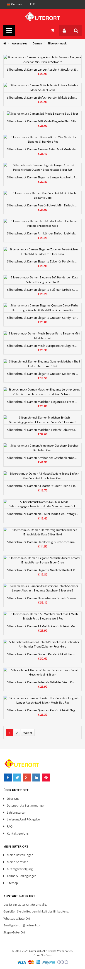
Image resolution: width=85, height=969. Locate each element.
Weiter (27, 733)
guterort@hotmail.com (26, 925)
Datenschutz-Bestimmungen (26, 805)
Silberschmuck (57, 43)
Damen (37, 43)
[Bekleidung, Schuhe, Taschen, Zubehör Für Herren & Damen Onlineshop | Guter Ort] (42, 15)
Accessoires (19, 43)
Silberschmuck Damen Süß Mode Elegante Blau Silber (42, 121)
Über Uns (13, 799)
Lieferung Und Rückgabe (23, 819)
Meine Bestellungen (20, 855)
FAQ (9, 826)
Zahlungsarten (16, 812)
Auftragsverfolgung (20, 869)
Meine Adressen (17, 862)
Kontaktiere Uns (18, 833)
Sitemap (12, 883)
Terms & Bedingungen (21, 876)
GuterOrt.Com (42, 955)
